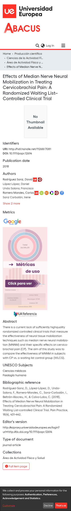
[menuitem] (42, 45)
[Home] (29, 11)
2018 (6, 166)
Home (7, 53)
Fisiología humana (14, 375)
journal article (12, 445)
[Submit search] (37, 45)
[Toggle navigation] (63, 45)
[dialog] (35, 499)
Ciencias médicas (14, 370)
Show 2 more (11, 203)
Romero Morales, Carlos (18, 192)
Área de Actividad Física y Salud (25, 62)
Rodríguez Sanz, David (17, 179)
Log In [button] (50, 45)
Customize (9, 505)
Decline (48, 505)
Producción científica (28, 53)
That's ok (61, 505)
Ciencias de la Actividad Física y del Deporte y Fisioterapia (25, 58)
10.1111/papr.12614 (20, 153)
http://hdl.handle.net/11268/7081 (30, 149)
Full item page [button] (17, 466)
